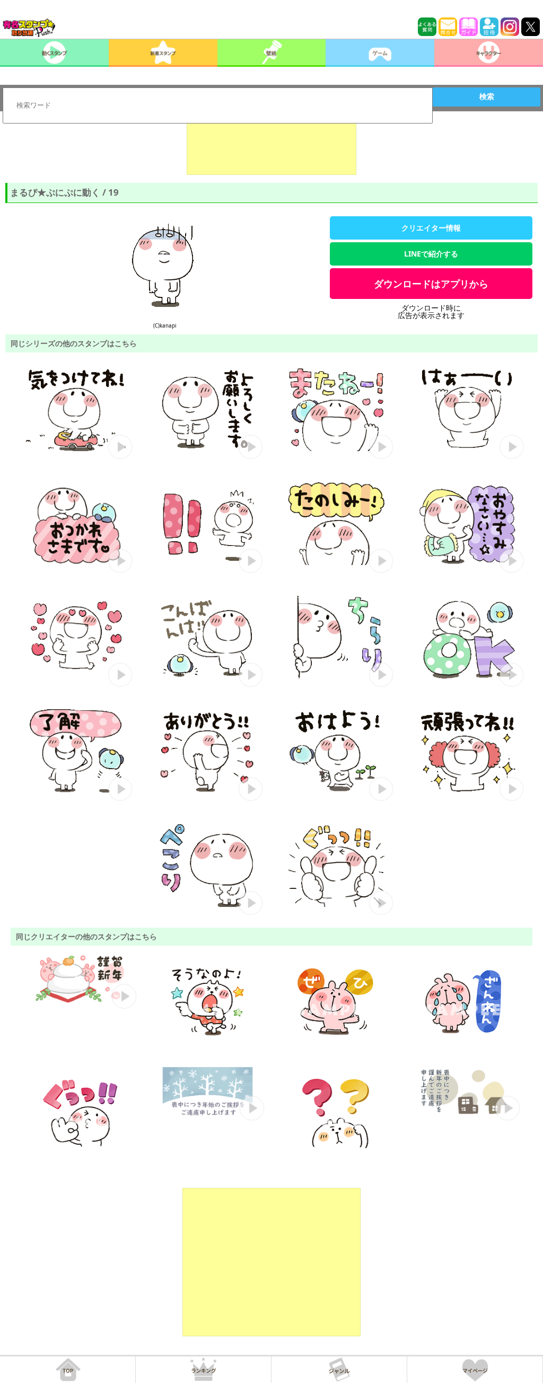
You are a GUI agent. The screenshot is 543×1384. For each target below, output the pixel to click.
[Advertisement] (271, 148)
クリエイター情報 (431, 228)
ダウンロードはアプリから (431, 283)
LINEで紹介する (431, 254)
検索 (486, 96)
